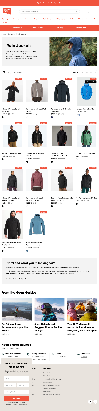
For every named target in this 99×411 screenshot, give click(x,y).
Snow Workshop (80, 27)
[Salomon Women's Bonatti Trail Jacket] (12, 91)
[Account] (89, 11)
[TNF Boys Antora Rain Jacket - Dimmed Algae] (77, 159)
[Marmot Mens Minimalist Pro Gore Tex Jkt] (12, 224)
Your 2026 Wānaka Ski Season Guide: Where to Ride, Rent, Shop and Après (82, 327)
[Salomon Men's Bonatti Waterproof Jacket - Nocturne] (27, 206)
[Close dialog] (29, 360)
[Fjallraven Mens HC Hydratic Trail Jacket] (62, 91)
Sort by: (75, 72)
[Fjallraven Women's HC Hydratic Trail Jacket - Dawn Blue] (27, 251)
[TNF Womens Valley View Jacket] (37, 135)
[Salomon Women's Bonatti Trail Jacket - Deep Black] (2, 117)
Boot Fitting (59, 27)
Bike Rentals (17, 27)
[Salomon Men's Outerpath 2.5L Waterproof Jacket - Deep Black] (52, 206)
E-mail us (84, 356)
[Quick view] (21, 81)
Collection (11, 34)
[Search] (77, 11)
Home (4, 34)
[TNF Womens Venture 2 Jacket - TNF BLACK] (77, 204)
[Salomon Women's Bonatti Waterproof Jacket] (12, 180)
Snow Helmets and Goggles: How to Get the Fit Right (48, 327)
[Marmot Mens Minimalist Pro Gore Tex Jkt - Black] (2, 251)
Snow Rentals (38, 27)
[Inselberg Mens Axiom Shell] (87, 91)
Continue (16, 398)
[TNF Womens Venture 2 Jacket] (87, 180)
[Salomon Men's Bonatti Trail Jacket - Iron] (27, 117)
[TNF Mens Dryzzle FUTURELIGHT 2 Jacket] (62, 135)
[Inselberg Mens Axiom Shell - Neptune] (79, 115)
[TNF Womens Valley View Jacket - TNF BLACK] (27, 162)
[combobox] (49, 12)
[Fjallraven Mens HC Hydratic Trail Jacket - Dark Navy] (52, 117)
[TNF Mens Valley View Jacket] (12, 135)
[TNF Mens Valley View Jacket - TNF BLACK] (2, 159)
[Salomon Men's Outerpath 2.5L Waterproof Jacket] (62, 180)
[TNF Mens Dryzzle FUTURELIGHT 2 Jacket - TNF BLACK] (52, 162)
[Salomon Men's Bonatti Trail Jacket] (37, 91)
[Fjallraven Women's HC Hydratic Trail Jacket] (37, 224)
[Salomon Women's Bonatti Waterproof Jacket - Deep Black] (2, 206)
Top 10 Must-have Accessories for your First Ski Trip (15, 327)
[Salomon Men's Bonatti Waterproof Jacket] (37, 180)
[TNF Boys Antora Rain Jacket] (87, 135)
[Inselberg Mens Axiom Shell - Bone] (77, 115)
